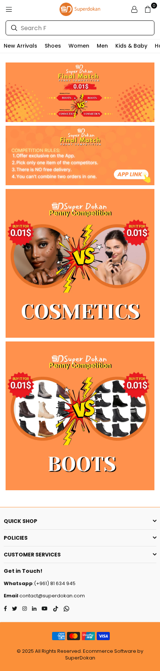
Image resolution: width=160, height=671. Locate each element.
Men (102, 45)
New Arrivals (20, 45)
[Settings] (134, 9)
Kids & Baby (131, 45)
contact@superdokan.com (51, 595)
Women (78, 45)
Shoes (53, 45)
